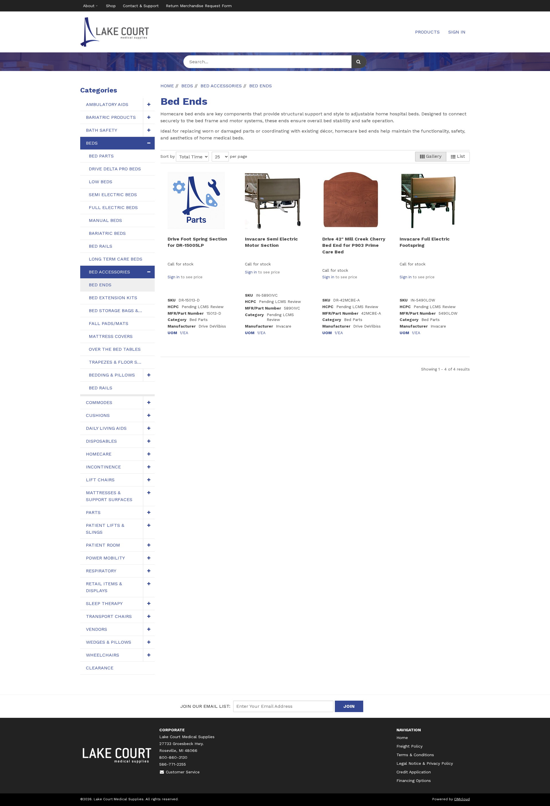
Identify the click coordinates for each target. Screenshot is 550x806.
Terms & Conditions (415, 754)
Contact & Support (141, 5)
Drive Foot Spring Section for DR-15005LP (197, 242)
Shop (111, 5)
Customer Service (183, 772)
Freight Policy (409, 746)
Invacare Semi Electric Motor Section (271, 242)
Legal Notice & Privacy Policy (424, 763)
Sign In (456, 32)
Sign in (174, 277)
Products (427, 32)
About (89, 5)
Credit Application (413, 772)
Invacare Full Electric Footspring (425, 242)
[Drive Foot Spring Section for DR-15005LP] (196, 200)
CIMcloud (462, 799)
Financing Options (413, 780)
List (460, 156)
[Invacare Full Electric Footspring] (428, 200)
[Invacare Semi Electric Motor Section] (273, 200)
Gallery (433, 156)
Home (402, 737)
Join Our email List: (205, 706)
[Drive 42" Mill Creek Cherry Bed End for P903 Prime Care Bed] (351, 200)
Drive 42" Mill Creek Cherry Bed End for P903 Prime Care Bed (353, 245)
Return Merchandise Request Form (199, 5)
